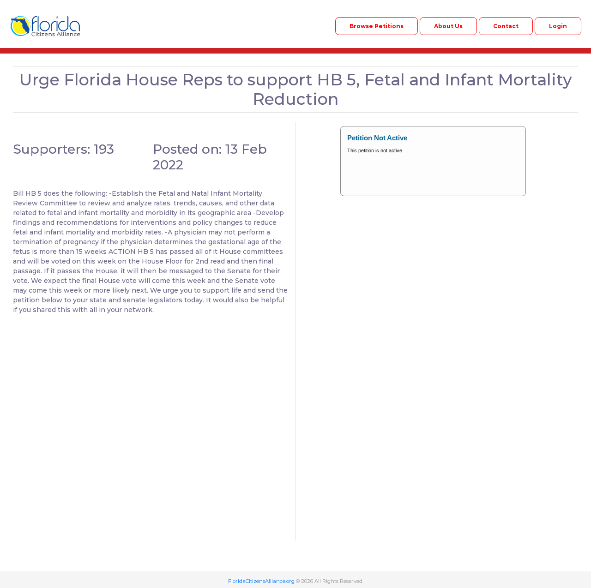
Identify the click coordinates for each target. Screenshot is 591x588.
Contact (506, 26)
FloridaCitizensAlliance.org (261, 581)
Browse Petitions (377, 26)
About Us (448, 26)
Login (558, 26)
